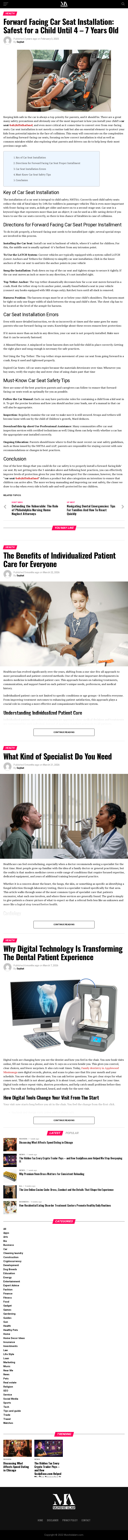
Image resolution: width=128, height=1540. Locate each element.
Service (7, 1394)
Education (9, 1273)
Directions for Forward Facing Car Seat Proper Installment (48, 163)
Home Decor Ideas (14, 1338)
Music (6, 1366)
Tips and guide (12, 1411)
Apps (6, 1233)
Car (5, 1249)
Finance (7, 1293)
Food (6, 1301)
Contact (86, 1520)
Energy (7, 1277)
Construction (10, 1257)
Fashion (7, 1289)
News (6, 1374)
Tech (6, 1407)
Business (8, 1245)
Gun (5, 1322)
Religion (8, 1386)
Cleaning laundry (13, 1253)
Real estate (9, 1382)
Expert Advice (11, 1285)
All (4, 1229)
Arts (5, 1237)
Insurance (9, 1342)
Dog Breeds (10, 1269)
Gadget (7, 1305)
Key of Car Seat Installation (31, 157)
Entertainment (11, 1281)
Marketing (9, 1362)
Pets (6, 1378)
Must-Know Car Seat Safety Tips (33, 174)
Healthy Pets (10, 1330)
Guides (7, 1318)
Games (7, 1309)
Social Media (10, 1398)
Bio (5, 1241)
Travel (7, 1419)
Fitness (7, 1297)
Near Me (8, 1370)
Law (5, 1350)
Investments (10, 1346)
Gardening (9, 1313)
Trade (6, 1415)
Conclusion (22, 180)
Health (7, 1326)
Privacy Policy (70, 1520)
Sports (7, 1402)
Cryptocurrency (12, 1261)
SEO (5, 1390)
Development (11, 1265)
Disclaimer (52, 1520)
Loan (6, 1358)
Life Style (8, 1354)
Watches (8, 1423)
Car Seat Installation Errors (31, 169)
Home (6, 1334)
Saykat (20, 42)
